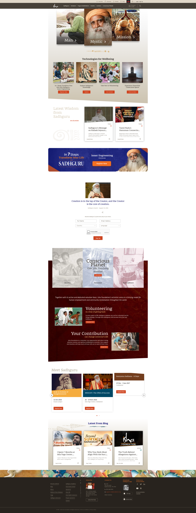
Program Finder (133, 6)
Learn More (98, 275)
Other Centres (108, 495)
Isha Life (68, 492)
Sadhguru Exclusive (55, 497)
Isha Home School (70, 486)
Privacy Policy (93, 509)
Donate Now (104, 347)
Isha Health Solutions (71, 495)
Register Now (63, 92)
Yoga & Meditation (83, 6)
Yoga (51, 495)
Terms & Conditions (84, 509)
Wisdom (73, 6)
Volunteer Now (90, 322)
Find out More (132, 92)
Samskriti (68, 489)
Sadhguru (66, 6)
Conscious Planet (108, 6)
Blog (51, 486)
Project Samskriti (70, 497)
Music (52, 489)
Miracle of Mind (54, 483)
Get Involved (109, 92)
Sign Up (141, 1)
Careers (68, 500)
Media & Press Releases (56, 492)
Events (93, 6)
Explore (87, 92)
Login (137, 1)
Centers (98, 6)
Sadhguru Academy (71, 483)
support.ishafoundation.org (113, 492)
